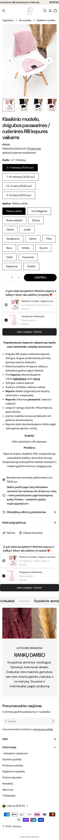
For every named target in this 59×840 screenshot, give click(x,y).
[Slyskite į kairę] (10, 60)
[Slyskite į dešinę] (49, 60)
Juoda (27, 229)
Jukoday (16, 826)
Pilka (49, 238)
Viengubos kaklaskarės (33, 316)
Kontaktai (7, 783)
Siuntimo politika (12, 759)
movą (36, 378)
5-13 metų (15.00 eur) (18, 195)
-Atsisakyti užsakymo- (15, 753)
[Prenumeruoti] (53, 721)
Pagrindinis (7, 20)
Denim (33, 238)
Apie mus (7, 789)
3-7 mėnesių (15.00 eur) (20, 167)
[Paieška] (45, 10)
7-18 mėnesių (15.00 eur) (20, 176)
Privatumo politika (12, 765)
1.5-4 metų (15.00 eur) (19, 186)
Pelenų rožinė (14, 211)
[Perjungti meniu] (3, 10)
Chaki (9, 257)
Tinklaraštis (9, 795)
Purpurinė (28, 257)
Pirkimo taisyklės (12, 777)
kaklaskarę (19, 378)
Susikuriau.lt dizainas (29, 836)
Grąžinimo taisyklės (13, 771)
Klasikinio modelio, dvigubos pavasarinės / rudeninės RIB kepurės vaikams (37, 301)
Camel (10, 229)
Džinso (36, 220)
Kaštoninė (12, 266)
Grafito (31, 266)
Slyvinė (43, 248)
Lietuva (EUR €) (16, 805)
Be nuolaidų (25, 20)
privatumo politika (43, 729)
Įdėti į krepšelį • (29, 331)
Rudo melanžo (14, 220)
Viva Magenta (39, 211)
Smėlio (26, 248)
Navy (9, 248)
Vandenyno (12, 238)
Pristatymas (34, 148)
